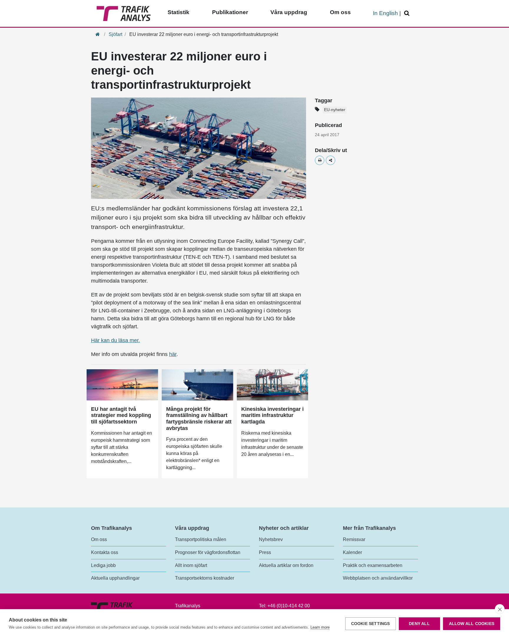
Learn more (320, 627)
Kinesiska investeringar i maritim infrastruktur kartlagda (272, 415)
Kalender (352, 552)
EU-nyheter (334, 110)
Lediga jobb (103, 565)
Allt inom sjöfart (191, 565)
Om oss (340, 12)
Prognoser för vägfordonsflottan (207, 552)
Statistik (178, 12)
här (172, 354)
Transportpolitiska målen (200, 539)
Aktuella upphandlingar (115, 578)
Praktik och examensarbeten (372, 565)
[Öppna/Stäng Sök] (407, 13)
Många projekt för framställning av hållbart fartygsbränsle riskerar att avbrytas (199, 418)
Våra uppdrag (288, 12)
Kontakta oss (104, 552)
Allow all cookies (471, 623)
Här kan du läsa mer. (115, 340)
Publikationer (230, 12)
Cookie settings (370, 623)
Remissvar (354, 539)
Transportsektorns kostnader (204, 578)
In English (385, 13)
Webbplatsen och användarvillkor (378, 578)
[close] (500, 609)
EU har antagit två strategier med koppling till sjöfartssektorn (121, 415)
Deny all (419, 623)
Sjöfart (115, 34)
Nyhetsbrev (271, 539)
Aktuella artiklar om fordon (286, 565)
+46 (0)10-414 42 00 (288, 605)
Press (265, 552)
